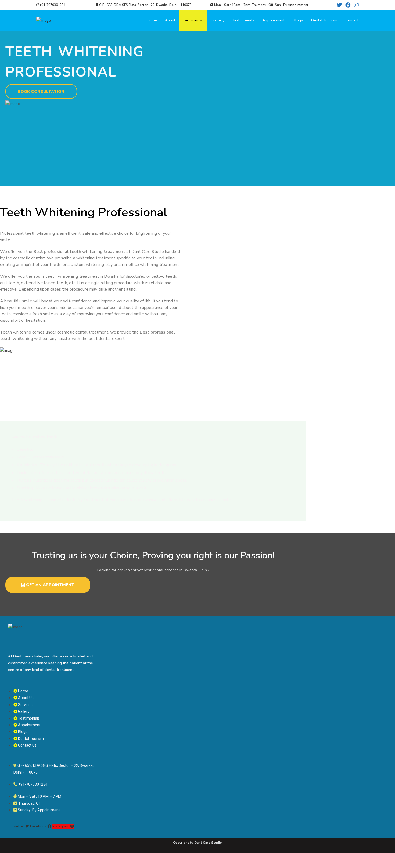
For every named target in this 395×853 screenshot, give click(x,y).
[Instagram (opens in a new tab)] (355, 5)
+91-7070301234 (52, 5)
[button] (41, 91)
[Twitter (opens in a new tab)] (339, 5)
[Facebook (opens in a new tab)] (348, 5)
